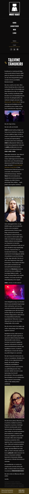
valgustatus (21, 486)
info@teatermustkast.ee (14, 46)
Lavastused (14, 26)
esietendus (17, 482)
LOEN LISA (21, 492)
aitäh (6, 485)
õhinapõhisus (8, 483)
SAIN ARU (21, 490)
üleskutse (13, 483)
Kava (14, 22)
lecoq (8, 485)
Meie (14, 29)
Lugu (14, 33)
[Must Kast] (14, 8)
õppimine (12, 485)
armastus (12, 482)
